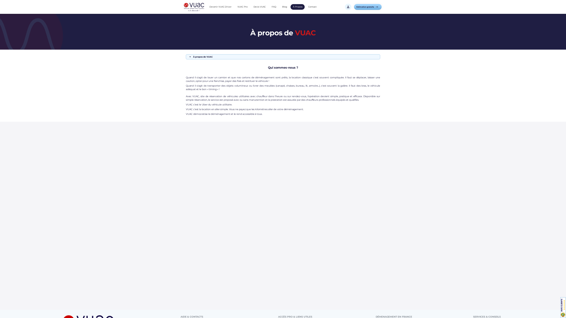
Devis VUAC (260, 6)
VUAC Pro (242, 6)
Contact (312, 6)
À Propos (297, 6)
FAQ (274, 6)
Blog (284, 6)
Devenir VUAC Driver (220, 6)
